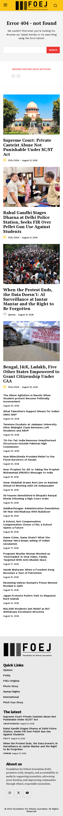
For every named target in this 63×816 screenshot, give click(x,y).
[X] (18, 793)
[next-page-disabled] (18, 76)
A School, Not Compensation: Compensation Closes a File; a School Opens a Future (27, 524)
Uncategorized (11, 724)
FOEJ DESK (13, 160)
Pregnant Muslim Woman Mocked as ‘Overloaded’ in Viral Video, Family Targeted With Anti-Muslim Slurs (26, 556)
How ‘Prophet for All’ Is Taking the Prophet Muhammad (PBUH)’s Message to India (31, 471)
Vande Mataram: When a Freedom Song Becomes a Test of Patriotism (28, 571)
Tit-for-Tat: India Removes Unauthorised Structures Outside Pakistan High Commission (29, 443)
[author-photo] (5, 160)
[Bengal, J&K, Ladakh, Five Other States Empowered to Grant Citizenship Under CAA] (31, 341)
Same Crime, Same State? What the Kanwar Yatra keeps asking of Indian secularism (26, 540)
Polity (6, 738)
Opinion (7, 753)
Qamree (12, 314)
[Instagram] (9, 793)
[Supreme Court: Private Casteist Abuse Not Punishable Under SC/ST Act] (31, 114)
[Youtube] (27, 793)
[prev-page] (13, 76)
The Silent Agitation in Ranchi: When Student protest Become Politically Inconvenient (27, 398)
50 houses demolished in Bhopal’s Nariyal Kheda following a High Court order (30, 497)
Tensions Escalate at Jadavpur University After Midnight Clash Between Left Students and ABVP (30, 427)
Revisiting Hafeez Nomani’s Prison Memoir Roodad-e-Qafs (30, 584)
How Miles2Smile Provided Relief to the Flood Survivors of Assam (29, 458)
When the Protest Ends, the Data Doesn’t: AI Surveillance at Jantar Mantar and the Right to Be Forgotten (28, 299)
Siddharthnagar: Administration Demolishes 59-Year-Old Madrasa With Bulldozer (31, 510)
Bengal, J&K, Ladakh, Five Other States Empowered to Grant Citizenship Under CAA (31, 374)
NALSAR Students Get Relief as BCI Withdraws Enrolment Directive (26, 610)
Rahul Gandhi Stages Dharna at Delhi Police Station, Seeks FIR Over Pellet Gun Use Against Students (27, 222)
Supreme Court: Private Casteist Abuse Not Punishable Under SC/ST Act (28, 147)
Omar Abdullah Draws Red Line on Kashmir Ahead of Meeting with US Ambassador (30, 484)
